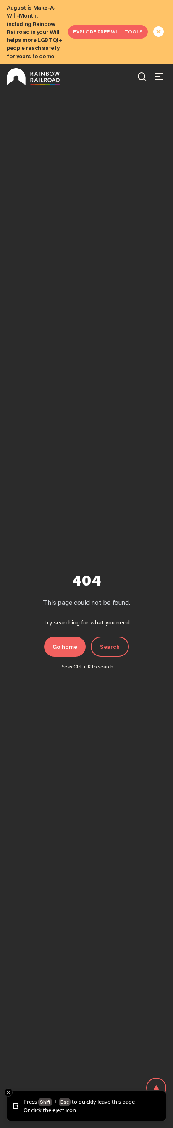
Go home (64, 646)
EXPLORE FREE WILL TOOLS (108, 31)
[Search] (141, 76)
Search (110, 646)
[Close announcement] (158, 31)
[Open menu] (158, 76)
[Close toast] (8, 1092)
